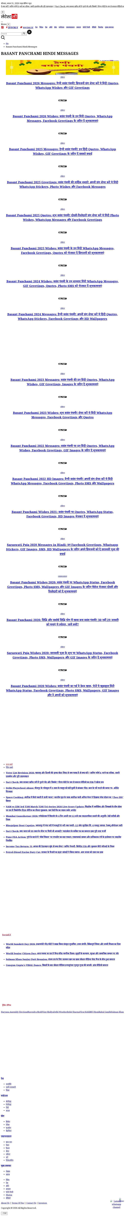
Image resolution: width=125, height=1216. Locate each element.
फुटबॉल (8, 1128)
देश (36, 27)
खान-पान (9, 1142)
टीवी (7, 1107)
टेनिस (7, 1125)
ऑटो (50, 27)
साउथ (8, 1110)
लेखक (8, 1171)
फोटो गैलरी (86, 27)
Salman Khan (117, 1012)
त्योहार (62, 77)
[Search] (2, 21)
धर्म (7, 1157)
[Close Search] (29, 32)
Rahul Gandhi (105, 1012)
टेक (46, 27)
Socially (28, 28)
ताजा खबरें (9, 764)
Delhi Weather (60, 1012)
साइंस (8, 1174)
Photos (9, 1195)
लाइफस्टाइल (70, 27)
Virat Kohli (85, 1012)
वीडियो (94, 27)
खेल (55, 27)
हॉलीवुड (8, 1104)
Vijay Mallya (48, 1012)
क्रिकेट (8, 1121)
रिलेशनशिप (9, 1160)
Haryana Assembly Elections (14, 1012)
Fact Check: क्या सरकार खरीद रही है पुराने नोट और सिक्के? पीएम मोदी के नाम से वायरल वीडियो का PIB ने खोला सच (82, 6)
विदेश (41, 27)
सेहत (7, 1151)
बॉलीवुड (8, 1101)
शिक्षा (7, 1090)
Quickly (13, 28)
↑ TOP (4, 1213)
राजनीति (8, 1084)
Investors (42, 1203)
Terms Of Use (18, 1203)
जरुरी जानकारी (11, 1087)
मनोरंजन (61, 27)
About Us (5, 1203)
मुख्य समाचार (109, 27)
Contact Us (31, 1203)
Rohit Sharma (73, 1012)
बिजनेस (100, 27)
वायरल (78, 27)
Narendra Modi (34, 1012)
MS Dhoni (94, 1012)
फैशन (8, 1148)
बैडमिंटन (8, 1131)
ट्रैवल (7, 1145)
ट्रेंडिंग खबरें (9, 767)
